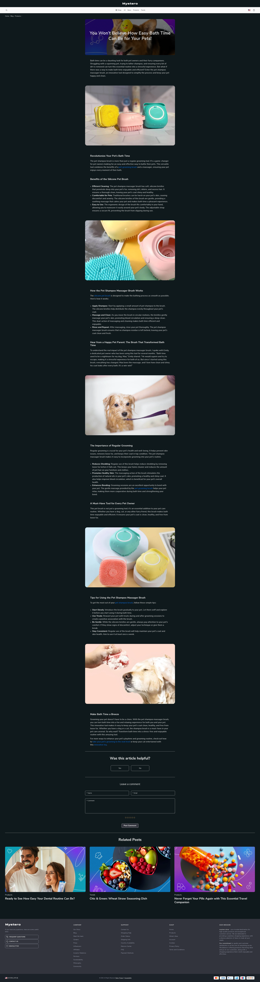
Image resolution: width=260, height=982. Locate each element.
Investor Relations (79, 953)
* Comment (90, 801)
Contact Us (125, 929)
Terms (117, 978)
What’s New (173, 936)
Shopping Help (126, 933)
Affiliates (76, 949)
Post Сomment (130, 826)
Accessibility (128, 978)
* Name (89, 793)
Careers (76, 939)
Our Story (76, 929)
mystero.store (224, 929)
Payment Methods (127, 953)
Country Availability (128, 943)
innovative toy (100, 745)
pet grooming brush (128, 167)
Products (136, 10)
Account (172, 939)
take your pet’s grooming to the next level (111, 742)
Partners (76, 956)
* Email (135, 793)
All (124, 10)
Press (75, 943)
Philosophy (77, 963)
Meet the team (78, 936)
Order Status (125, 936)
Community (77, 966)
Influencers (77, 946)
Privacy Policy (174, 946)
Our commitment (225, 943)
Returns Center (126, 946)
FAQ (122, 949)
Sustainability (78, 959)
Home (7, 16)
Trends (143, 10)
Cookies (172, 943)
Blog (12, 16)
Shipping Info (125, 939)
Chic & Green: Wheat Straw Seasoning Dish (118, 898)
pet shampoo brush (124, 603)
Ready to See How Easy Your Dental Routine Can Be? (40, 898)
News (129, 10)
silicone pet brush (102, 296)
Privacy (121, 978)
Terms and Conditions (177, 949)
